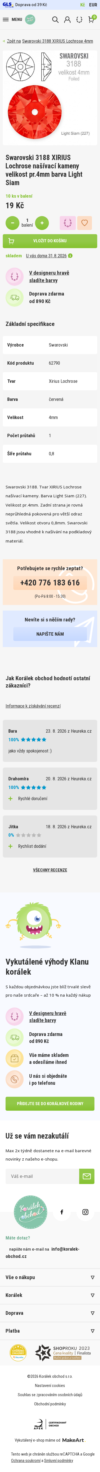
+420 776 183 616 (50, 582)
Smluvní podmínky (58, 1460)
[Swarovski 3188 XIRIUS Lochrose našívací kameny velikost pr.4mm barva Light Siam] (50, 97)
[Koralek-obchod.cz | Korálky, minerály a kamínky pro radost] (30, 19)
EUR (93, 5)
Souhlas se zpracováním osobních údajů (50, 1394)
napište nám (50, 634)
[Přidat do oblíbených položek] (84, 223)
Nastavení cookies (50, 1385)
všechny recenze (50, 870)
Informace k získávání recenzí (33, 706)
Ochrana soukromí (26, 1460)
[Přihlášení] (67, 19)
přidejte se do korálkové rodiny (50, 1103)
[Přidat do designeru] (68, 223)
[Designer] (79, 19)
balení (27, 225)
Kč (82, 5)
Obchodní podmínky (50, 1403)
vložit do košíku (50, 240)
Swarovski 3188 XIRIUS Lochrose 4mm (57, 41)
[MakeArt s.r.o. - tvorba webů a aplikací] (74, 1440)
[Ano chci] (86, 1176)
